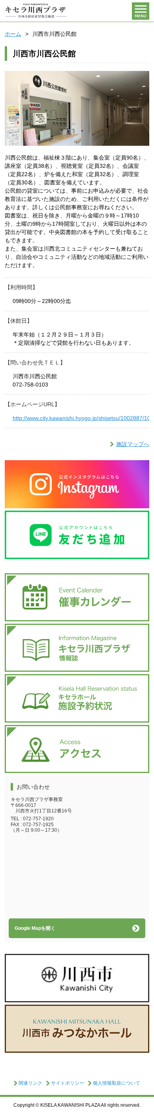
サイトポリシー (67, 1083)
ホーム (13, 34)
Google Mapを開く (35, 928)
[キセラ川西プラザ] (36, 11)
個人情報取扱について (116, 1083)
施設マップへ (132, 444)
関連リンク (30, 1083)
